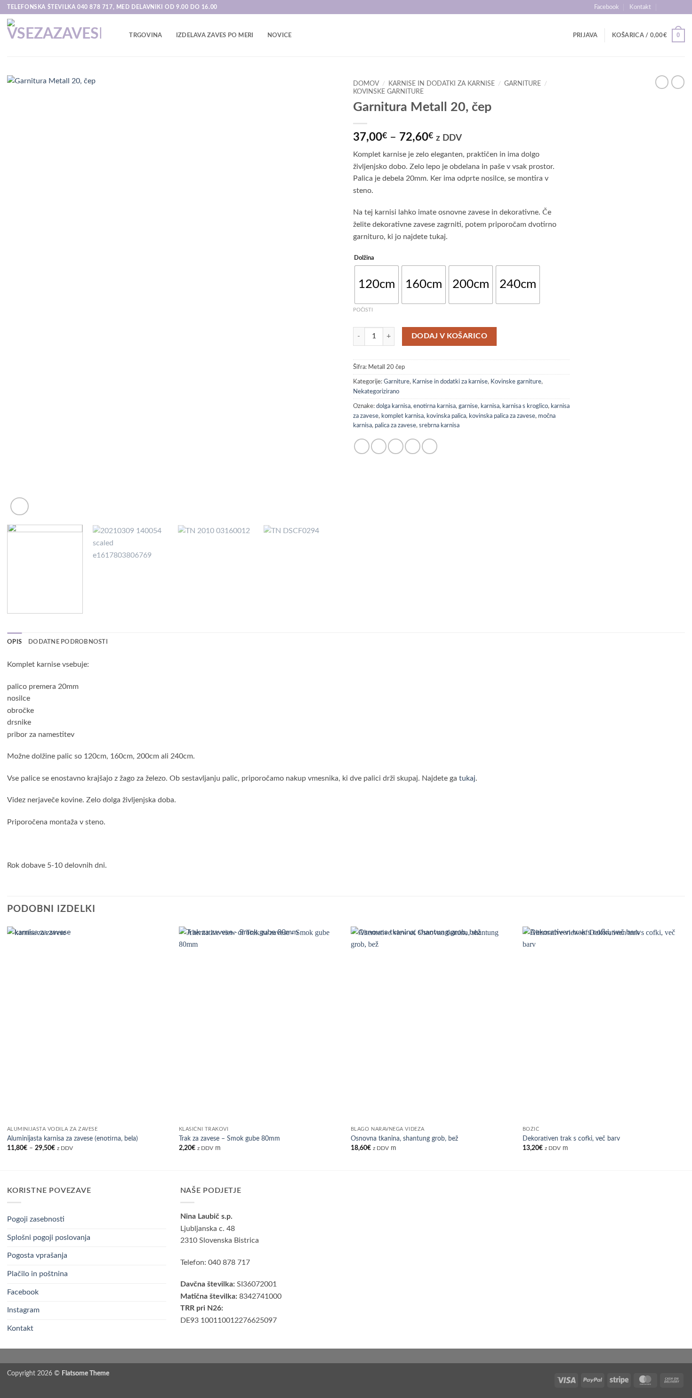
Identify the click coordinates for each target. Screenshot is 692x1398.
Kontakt (640, 7)
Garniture (522, 83)
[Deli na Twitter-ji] (378, 446)
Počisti (363, 309)
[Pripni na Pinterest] (412, 446)
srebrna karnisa (439, 425)
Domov (366, 83)
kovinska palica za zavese (502, 416)
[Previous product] (677, 81)
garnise (468, 406)
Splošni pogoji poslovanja (48, 1237)
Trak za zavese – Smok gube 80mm (229, 1138)
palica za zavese (395, 425)
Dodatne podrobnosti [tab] (68, 642)
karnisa (490, 406)
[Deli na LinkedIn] (429, 446)
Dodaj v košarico (449, 336)
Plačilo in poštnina (37, 1274)
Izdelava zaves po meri (215, 35)
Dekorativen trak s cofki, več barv (571, 1138)
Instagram (23, 1310)
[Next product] (661, 81)
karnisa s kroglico (525, 406)
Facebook (606, 7)
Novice (279, 35)
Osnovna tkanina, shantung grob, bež (404, 1138)
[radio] (376, 285)
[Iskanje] (118, 35)
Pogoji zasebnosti (35, 1219)
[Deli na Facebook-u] (362, 446)
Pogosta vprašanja (37, 1255)
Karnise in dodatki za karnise (441, 83)
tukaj (467, 778)
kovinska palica (446, 416)
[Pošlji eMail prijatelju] (395, 446)
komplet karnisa (402, 416)
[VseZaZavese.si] (54, 35)
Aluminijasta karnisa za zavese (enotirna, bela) (72, 1138)
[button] (585, 35)
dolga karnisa (393, 406)
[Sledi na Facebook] (671, 7)
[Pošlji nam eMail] (680, 7)
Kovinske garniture (388, 91)
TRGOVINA (145, 35)
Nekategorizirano (376, 391)
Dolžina (364, 258)
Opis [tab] (14, 642)
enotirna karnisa (434, 406)
